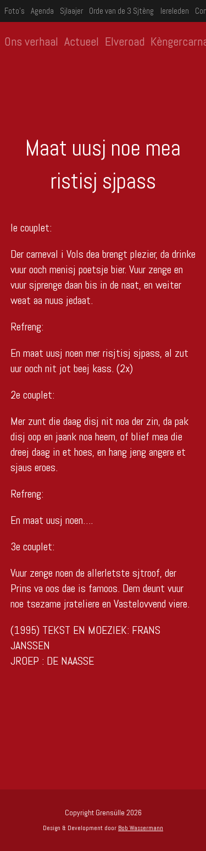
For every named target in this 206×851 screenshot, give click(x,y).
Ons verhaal (31, 41)
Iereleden (174, 10)
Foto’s (14, 10)
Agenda (42, 10)
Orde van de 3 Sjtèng (121, 10)
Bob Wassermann (140, 828)
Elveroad (124, 41)
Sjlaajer (71, 10)
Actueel (81, 41)
